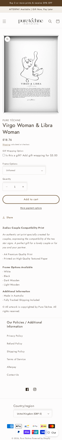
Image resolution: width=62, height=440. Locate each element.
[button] (4, 21)
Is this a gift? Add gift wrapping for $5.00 (32, 155)
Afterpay (11, 367)
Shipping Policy (16, 351)
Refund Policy (14, 343)
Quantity (7, 179)
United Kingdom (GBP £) (29, 413)
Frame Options (10, 163)
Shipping (6, 144)
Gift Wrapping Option (13, 150)
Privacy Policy (15, 335)
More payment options (31, 207)
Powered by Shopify (41, 438)
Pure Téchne (26, 438)
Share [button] (10, 217)
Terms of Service (16, 359)
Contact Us (13, 374)
